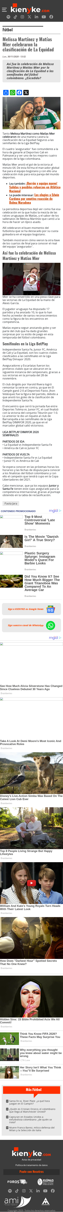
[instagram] (22, 17)
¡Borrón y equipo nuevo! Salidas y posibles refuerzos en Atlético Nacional (34, 187)
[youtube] (44, 17)
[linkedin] (36, 17)
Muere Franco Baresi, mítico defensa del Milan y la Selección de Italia (32, 1129)
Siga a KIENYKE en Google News (26, 609)
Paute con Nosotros (31, 1172)
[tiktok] (15, 17)
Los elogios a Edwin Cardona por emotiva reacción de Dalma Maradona (34, 199)
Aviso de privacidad (31, 1159)
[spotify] (8, 17)
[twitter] (29, 17)
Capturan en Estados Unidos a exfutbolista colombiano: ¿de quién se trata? (30, 1119)
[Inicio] (30, 9)
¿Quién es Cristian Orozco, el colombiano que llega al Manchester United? (32, 1110)
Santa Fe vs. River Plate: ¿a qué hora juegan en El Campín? (29, 1102)
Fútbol (8, 30)
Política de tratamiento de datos (31, 1165)
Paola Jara (11, 503)
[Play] (32, 279)
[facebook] (51, 17)
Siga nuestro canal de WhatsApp (26, 625)
